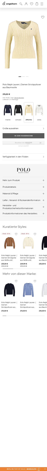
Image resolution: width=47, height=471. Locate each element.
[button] (26, 4)
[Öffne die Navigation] (41, 4)
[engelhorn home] (10, 4)
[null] (9, 243)
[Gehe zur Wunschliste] (31, 4)
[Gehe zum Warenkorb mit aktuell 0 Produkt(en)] (36, 4)
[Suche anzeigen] (21, 4)
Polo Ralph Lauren (11, 84)
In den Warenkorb (23, 136)
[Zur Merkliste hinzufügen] (42, 18)
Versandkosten (19, 98)
